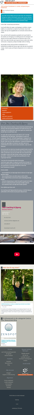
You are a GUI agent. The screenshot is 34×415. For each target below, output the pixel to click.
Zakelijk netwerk (25, 353)
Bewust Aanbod (9, 355)
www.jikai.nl (7, 223)
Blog (9, 365)
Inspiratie (8, 361)
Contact (25, 360)
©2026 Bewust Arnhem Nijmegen (17, 395)
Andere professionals (7, 118)
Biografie (4, 110)
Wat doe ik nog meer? (7, 116)
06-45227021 (7, 217)
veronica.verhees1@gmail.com (11, 220)
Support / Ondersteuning (9, 374)
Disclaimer (8, 385)
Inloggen (8, 373)
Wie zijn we (25, 355)
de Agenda (8, 353)
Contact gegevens (6, 112)
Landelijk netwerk (25, 357)
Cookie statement (8, 382)
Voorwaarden (8, 384)
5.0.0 (17, 404)
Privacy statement (8, 380)
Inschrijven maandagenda (25, 358)
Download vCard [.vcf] (9, 228)
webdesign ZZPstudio (17, 408)
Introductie (5, 108)
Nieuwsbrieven (8, 363)
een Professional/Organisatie (9, 352)
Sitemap (9, 387)
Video (3, 114)
